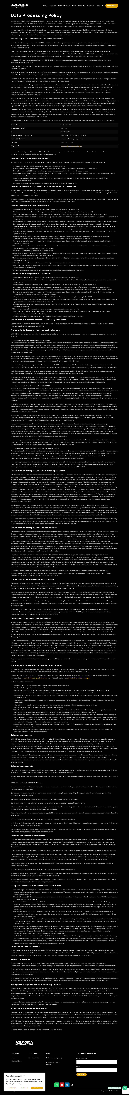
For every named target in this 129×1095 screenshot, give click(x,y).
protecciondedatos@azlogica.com (35, 678)
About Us (81, 6)
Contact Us (90, 6)
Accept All (37, 1088)
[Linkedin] (67, 1084)
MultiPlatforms (63, 6)
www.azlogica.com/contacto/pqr (71, 146)
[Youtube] (62, 1084)
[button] (64, 6)
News (74, 6)
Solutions (52, 6)
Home (45, 6)
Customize (12, 1088)
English (99, 6)
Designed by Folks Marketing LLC (109, 1091)
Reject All (24, 1088)
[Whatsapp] (56, 1084)
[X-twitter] (72, 1084)
